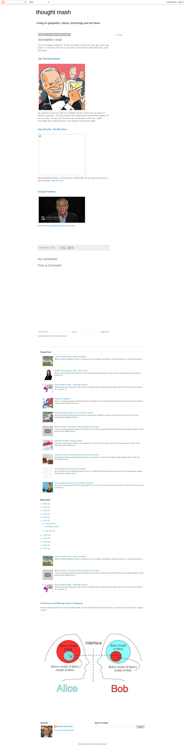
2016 (45, 517)
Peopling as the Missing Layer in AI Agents (61, 603)
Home (74, 332)
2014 (45, 535)
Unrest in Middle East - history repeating (70, 357)
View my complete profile (64, 730)
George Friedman (47, 191)
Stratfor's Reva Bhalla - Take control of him (71, 371)
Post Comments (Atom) (58, 336)
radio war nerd (57, 181)
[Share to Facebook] (69, 247)
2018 (45, 514)
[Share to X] (66, 247)
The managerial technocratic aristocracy (70, 469)
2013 (45, 538)
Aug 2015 (49, 531)
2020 (45, 511)
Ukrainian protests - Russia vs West (68, 441)
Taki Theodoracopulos (49, 58)
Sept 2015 (49, 524)
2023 (45, 507)
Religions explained (62, 399)
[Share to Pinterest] (72, 247)
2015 (45, 521)
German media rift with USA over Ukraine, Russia (73, 413)
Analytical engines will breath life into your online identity (76, 455)
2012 (45, 542)
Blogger (103, 744)
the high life (61, 113)
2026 (45, 504)
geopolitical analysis (57, 226)
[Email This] (61, 247)
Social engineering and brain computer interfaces (73, 483)
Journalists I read (51, 527)
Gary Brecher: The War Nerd (52, 129)
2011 (45, 545)
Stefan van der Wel (65, 726)
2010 (45, 548)
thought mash (53, 12)
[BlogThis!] (64, 247)
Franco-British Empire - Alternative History (70, 385)
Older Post (105, 332)
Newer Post (43, 332)
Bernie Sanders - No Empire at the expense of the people (76, 427)
